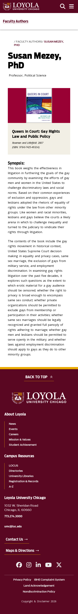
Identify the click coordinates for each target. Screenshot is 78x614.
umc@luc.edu (13, 526)
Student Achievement (23, 445)
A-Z (11, 487)
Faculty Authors (15, 21)
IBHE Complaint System (49, 580)
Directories (16, 471)
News (12, 424)
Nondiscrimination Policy (39, 592)
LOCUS (13, 466)
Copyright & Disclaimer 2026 (38, 601)
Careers (14, 434)
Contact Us (14, 539)
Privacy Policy (22, 580)
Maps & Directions (20, 550)
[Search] (62, 6)
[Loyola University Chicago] (21, 6)
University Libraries (21, 476)
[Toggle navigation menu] (71, 6)
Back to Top (36, 377)
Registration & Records (23, 481)
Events (13, 429)
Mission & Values (20, 440)
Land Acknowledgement (39, 586)
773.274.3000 (13, 516)
